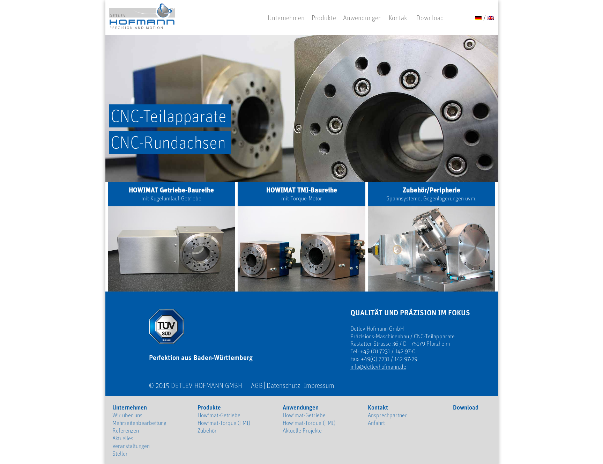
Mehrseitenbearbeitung (139, 422)
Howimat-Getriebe (219, 415)
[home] (142, 16)
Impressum (319, 385)
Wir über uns (127, 415)
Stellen (120, 453)
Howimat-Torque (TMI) (224, 422)
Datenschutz (283, 385)
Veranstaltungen (131, 445)
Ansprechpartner (387, 415)
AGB (257, 385)
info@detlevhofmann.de (378, 366)
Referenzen (125, 430)
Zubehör (207, 430)
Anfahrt (376, 422)
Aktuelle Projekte (302, 430)
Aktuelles (122, 438)
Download (430, 18)
